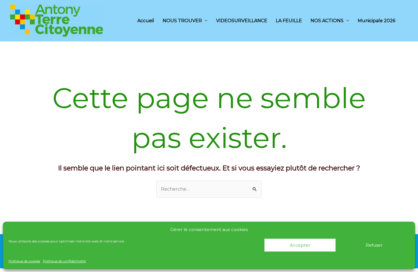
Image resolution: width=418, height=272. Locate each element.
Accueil (145, 20)
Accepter (300, 245)
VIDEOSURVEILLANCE (241, 20)
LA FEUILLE (289, 20)
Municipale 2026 (376, 20)
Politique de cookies (24, 261)
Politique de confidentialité (64, 261)
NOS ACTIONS (327, 20)
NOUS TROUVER (182, 20)
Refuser (374, 245)
